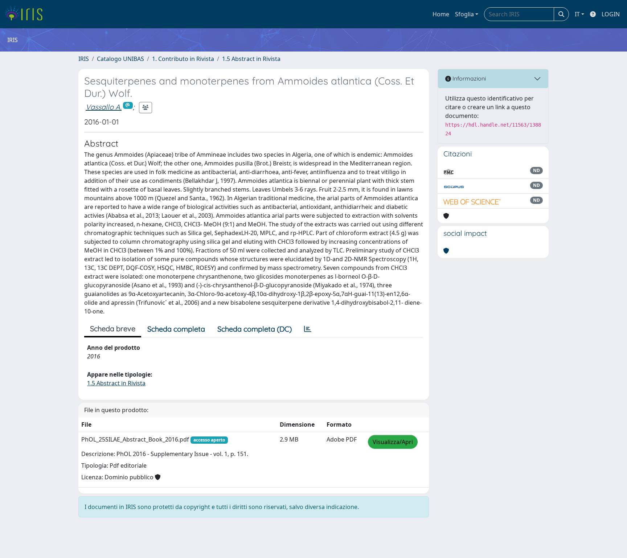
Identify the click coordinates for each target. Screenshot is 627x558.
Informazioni (468, 78)
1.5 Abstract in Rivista (251, 59)
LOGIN (611, 14)
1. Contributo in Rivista (183, 59)
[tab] (307, 329)
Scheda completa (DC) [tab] (254, 328)
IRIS (83, 59)
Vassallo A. (104, 106)
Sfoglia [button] (464, 14)
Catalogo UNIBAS (120, 59)
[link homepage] (26, 14)
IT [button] (577, 14)
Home (441, 14)
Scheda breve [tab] (112, 328)
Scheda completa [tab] (176, 328)
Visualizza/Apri (393, 442)
